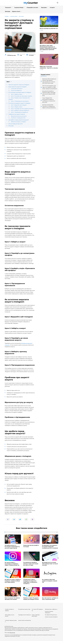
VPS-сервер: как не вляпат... (9, 615)
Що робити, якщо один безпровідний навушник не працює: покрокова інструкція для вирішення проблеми (48, 47)
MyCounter (31, 2)
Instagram (9, 49)
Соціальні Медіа (18, 7)
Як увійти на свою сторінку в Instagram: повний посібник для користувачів (13, 581)
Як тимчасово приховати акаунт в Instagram (19, 92)
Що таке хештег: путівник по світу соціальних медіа (50, 598)
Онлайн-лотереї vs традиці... (9, 610)
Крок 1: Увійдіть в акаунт (16, 94)
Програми (44, 7)
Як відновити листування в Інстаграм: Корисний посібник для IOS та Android (50, 547)
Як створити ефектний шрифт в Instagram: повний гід (49, 581)
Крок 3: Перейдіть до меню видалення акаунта (22, 108)
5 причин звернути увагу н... (11, 621)
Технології (8, 7)
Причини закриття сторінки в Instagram (18, 84)
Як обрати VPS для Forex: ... (51, 614)
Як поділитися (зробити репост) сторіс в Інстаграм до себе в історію (30, 564)
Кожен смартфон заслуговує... (36, 615)
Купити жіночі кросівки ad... (24, 620)
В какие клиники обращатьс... (49, 612)
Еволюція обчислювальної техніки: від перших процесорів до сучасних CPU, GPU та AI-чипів (49, 81)
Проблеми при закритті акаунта (16, 114)
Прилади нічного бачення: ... (24, 615)
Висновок (11, 125)
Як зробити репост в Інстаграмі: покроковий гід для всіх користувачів (12, 547)
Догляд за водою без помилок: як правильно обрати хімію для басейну (49, 106)
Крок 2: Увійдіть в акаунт (16, 106)
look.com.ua (12, 632)
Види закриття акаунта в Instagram (17, 86)
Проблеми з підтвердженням (18, 117)
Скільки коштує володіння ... (51, 617)
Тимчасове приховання (16, 88)
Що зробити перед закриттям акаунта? (18, 120)
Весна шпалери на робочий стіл (49, 28)
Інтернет (52, 7)
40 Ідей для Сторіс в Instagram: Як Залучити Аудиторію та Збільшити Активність (30, 581)
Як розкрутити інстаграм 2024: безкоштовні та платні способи (50, 564)
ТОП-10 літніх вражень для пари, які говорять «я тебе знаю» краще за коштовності (49, 87)
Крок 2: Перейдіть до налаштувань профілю (21, 96)
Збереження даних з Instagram (18, 121)
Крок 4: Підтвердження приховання (20, 101)
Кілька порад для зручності (15, 123)
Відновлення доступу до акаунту (19, 116)
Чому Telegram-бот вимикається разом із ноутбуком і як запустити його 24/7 (48, 100)
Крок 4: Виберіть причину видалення (20, 110)
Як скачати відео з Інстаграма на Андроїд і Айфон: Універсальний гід (12, 564)
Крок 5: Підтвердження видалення (19, 112)
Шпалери (7, 11)
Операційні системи (32, 7)
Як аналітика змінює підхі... (24, 609)
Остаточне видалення (16, 90)
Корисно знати (16, 11)
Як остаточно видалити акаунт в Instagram (19, 103)
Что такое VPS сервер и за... (37, 610)
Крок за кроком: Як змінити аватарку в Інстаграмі (12, 598)
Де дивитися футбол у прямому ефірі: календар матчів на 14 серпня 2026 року (48, 93)
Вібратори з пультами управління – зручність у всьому (49, 67)
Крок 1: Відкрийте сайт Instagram (19, 105)
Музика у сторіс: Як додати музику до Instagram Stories (31, 598)
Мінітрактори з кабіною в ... (51, 609)
